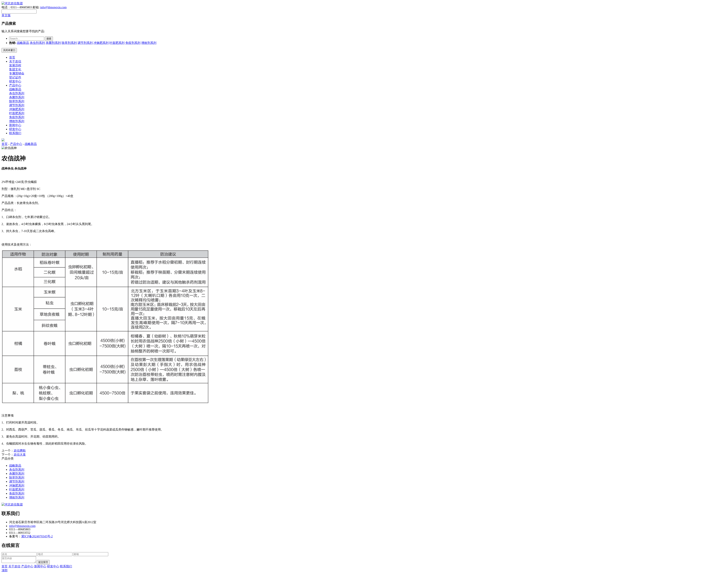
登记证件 (15, 77)
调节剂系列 (85, 42)
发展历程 (15, 65)
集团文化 (15, 69)
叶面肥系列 (117, 42)
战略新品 (23, 42)
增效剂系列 (148, 42)
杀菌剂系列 (53, 42)
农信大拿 (20, 454)
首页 (12, 57)
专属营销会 (16, 73)
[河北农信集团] (12, 3)
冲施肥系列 (101, 42)
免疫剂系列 (132, 42)
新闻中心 (15, 125)
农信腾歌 (20, 450)
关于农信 (15, 61)
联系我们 (15, 133)
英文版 (6, 15)
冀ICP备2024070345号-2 (37, 536)
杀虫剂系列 (37, 42)
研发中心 (15, 81)
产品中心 (15, 85)
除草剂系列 (69, 42)
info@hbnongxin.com (53, 7)
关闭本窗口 (9, 50)
